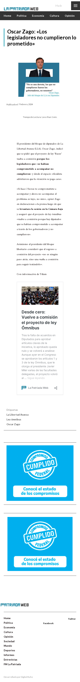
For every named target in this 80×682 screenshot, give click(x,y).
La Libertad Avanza (17, 414)
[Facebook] (43, 619)
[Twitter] (64, 619)
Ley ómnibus (14, 419)
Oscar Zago (13, 424)
